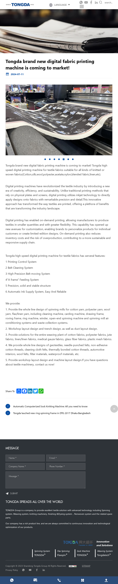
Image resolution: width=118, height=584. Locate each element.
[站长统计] (73, 566)
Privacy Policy (12, 570)
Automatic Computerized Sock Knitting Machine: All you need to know (50, 406)
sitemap (86, 566)
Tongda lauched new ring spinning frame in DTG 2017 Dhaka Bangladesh (51, 413)
